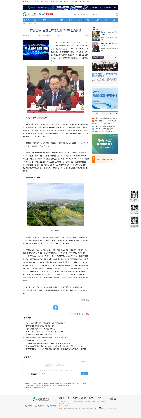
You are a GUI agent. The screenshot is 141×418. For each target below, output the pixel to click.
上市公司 (52, 1)
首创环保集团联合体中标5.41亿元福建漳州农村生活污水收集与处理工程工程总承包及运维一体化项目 (56, 349)
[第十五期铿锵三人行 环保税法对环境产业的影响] (105, 60)
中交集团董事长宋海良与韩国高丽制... (105, 126)
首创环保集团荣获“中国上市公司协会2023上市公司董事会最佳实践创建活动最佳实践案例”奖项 (54, 346)
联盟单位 (75, 398)
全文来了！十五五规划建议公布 (103, 129)
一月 (110, 113)
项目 (61, 20)
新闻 (30, 1)
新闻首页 (27, 20)
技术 (70, 20)
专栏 (34, 1)
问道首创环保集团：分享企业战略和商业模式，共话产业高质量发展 (46, 337)
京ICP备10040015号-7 (93, 408)
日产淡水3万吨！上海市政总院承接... (105, 131)
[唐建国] (96, 32)
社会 (79, 20)
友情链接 (83, 398)
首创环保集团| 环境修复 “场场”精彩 (36, 340)
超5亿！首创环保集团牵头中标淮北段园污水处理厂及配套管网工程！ (46, 323)
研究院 (46, 1)
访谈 (105, 20)
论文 (65, 1)
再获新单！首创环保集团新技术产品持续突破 (39, 334)
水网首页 (25, 1)
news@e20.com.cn (107, 159)
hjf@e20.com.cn (67, 406)
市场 (53, 20)
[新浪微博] (87, 313)
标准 (68, 1)
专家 (72, 1)
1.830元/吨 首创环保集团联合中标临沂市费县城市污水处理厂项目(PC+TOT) (48, 343)
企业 (80, 1)
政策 (57, 1)
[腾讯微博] (83, 313)
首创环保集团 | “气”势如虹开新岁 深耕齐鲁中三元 (40, 329)
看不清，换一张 (41, 374)
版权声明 (91, 398)
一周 (115, 113)
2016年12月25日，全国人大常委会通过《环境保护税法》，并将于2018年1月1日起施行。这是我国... (104, 80)
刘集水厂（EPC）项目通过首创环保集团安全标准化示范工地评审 (45, 331)
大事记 (68, 398)
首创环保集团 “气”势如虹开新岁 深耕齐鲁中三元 (40, 326)
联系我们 (61, 398)
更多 (116, 27)
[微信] (74, 313)
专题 (38, 1)
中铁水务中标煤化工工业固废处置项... (105, 121)
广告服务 (99, 398)
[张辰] (96, 43)
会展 (76, 1)
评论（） (60, 35)
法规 (61, 1)
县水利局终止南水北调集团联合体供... (105, 118)
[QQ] (78, 313)
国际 (88, 20)
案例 (84, 1)
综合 (35, 20)
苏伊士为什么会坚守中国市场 (103, 123)
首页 (25, 24)
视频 (42, 1)
